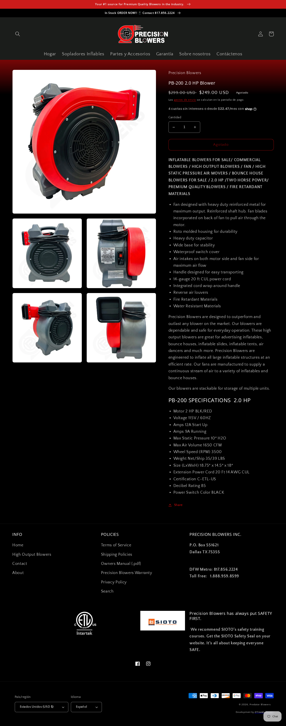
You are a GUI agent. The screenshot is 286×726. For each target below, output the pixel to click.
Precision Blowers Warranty (126, 573)
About (18, 573)
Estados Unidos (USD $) (37, 707)
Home (17, 545)
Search (107, 591)
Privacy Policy (114, 582)
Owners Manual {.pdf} (121, 564)
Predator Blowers (260, 704)
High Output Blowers (31, 554)
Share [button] (178, 505)
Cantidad (174, 117)
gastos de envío (185, 99)
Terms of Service (116, 545)
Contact (19, 564)
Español (81, 707)
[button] (17, 34)
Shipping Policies (116, 554)
